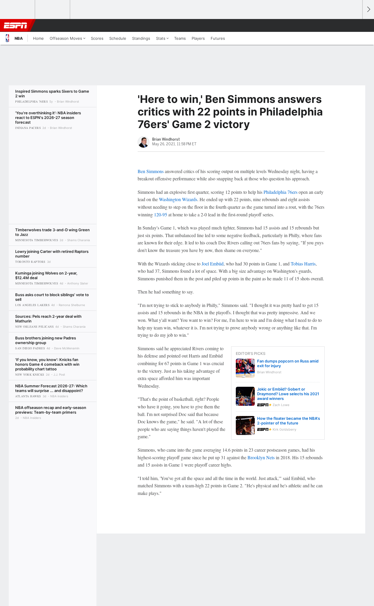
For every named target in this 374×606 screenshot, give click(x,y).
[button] (355, 25)
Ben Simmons (151, 171)
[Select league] (18, 9)
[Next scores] (368, 9)
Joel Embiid (213, 263)
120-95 (160, 214)
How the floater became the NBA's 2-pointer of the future (288, 420)
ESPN (15, 25)
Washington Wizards (178, 199)
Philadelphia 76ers (280, 192)
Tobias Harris (303, 263)
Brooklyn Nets (261, 457)
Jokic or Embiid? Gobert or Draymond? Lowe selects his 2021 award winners (288, 394)
